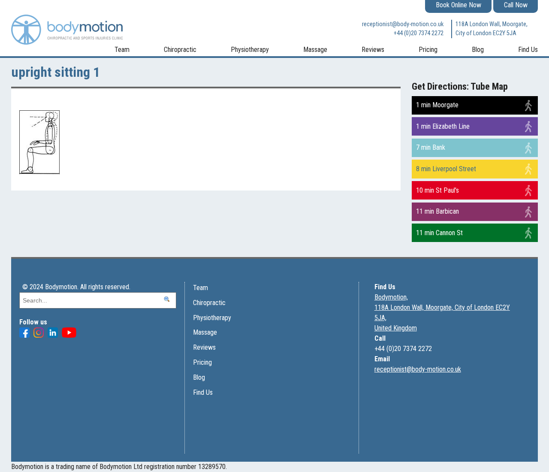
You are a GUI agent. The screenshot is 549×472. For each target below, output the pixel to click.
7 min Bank (430, 147)
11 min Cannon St (439, 233)
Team (122, 49)
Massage (315, 49)
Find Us (528, 49)
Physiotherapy (250, 49)
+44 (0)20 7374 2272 (418, 33)
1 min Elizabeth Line (443, 126)
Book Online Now (458, 5)
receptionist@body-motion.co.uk (402, 24)
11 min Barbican (437, 211)
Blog (478, 49)
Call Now (516, 5)
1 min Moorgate (437, 105)
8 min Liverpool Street (446, 169)
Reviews (373, 49)
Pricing (428, 49)
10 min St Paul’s (437, 190)
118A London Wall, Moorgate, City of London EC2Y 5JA (491, 29)
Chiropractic (180, 49)
